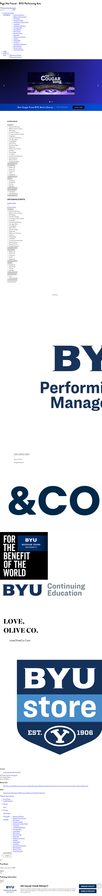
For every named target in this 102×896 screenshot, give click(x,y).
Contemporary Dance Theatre (20, 22)
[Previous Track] (22, 454)
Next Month (12, 182)
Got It (2, 871)
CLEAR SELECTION (12, 163)
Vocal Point (16, 42)
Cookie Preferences (8, 801)
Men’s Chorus (16, 31)
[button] (99, 886)
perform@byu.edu (8, 772)
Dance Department (47, 786)
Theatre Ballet (16, 40)
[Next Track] (27, 454)
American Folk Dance (18, 15)
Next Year (11, 186)
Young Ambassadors (18, 50)
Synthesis (15, 39)
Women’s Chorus (17, 48)
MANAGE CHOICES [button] (87, 886)
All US (10, 173)
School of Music (72, 786)
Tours (10, 276)
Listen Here (79, 107)
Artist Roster (35, 793)
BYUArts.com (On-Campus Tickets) (22, 786)
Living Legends (17, 30)
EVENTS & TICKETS (8, 13)
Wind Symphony (17, 46)
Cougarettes (16, 24)
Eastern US (12, 169)
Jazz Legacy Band (17, 28)
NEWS (5, 51)
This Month (12, 180)
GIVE (4, 55)
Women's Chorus (13, 160)
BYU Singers (16, 19)
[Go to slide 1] (49, 101)
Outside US (12, 175)
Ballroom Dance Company (20, 17)
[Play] (16, 454)
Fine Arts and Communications (60, 786)
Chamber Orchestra (18, 20)
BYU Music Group (8, 786)
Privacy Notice (7, 799)
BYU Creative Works (37, 786)
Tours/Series (12, 192)
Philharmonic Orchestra (19, 37)
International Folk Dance (19, 26)
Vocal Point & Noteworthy (20, 44)
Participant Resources (26, 793)
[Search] (14, 10)
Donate (19, 55)
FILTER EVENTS (11, 203)
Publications (42, 793)
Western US (12, 167)
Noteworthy (16, 35)
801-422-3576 (16, 772)
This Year (11, 184)
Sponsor (19, 57)
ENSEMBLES (6, 15)
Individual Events (13, 194)
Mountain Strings (17, 33)
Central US (12, 171)
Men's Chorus (12, 143)
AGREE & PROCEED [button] (88, 891)
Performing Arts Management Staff (12, 793)
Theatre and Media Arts (82, 786)
